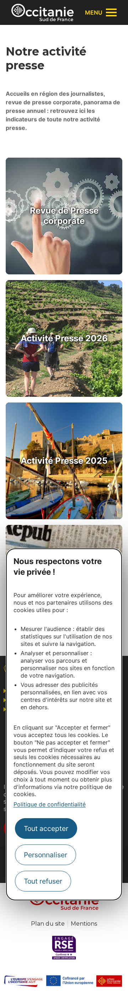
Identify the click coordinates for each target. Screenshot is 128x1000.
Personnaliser (45, 855)
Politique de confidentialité (50, 804)
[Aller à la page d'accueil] (42, 12)
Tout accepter (46, 828)
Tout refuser (43, 881)
